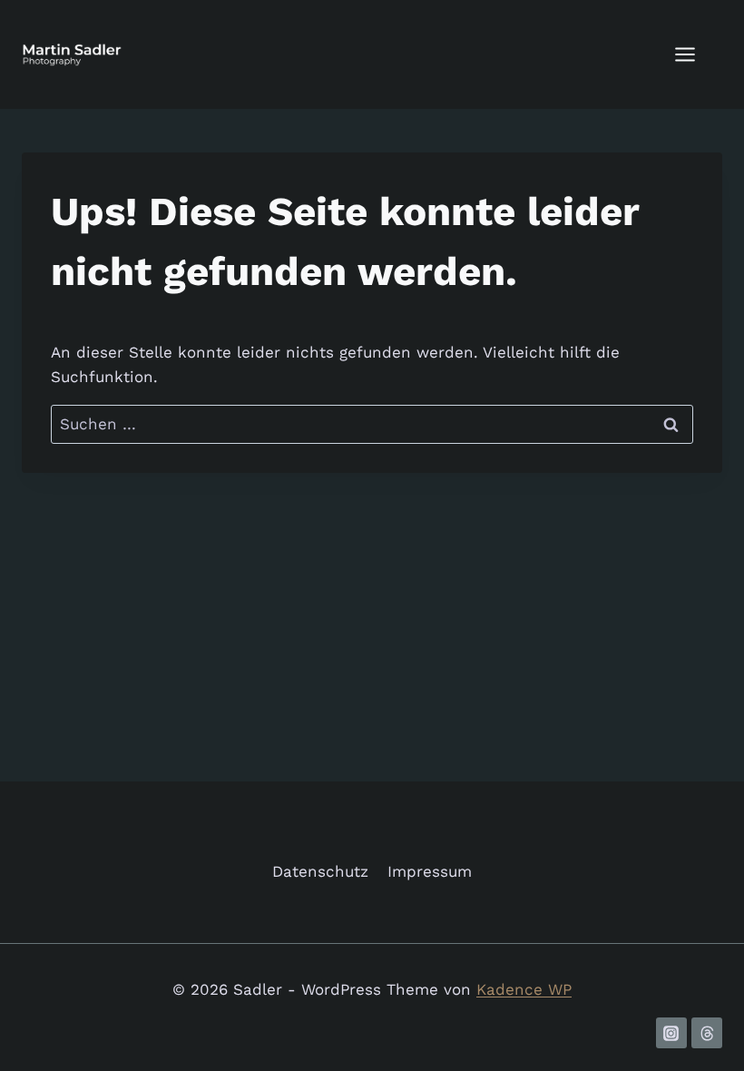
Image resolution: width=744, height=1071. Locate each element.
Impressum (429, 871)
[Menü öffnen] (694, 54)
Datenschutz (320, 871)
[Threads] (706, 1032)
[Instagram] (671, 1032)
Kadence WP (524, 989)
